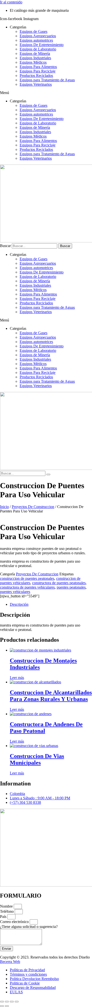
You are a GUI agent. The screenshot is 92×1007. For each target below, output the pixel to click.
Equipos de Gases (33, 31)
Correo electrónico (15, 922)
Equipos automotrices (36, 40)
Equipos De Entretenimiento (42, 45)
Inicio (4, 507)
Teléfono (7, 911)
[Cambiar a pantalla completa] (7, 1001)
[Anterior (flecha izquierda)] (2, 1006)
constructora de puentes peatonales (59, 583)
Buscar (5, 246)
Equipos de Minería (35, 53)
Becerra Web (10, 962)
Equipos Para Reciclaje (37, 71)
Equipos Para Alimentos (38, 67)
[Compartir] (12, 1001)
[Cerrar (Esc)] (17, 1001)
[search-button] (48, 474)
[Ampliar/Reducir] (2, 1001)
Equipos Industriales (35, 58)
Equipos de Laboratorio (38, 49)
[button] (46, 93)
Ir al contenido (11, 2)
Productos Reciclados (36, 75)
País (3, 916)
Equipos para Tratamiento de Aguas (47, 80)
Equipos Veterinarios (36, 84)
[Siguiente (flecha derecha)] (7, 1006)
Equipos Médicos (33, 62)
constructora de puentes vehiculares (27, 587)
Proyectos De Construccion (33, 507)
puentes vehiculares (15, 592)
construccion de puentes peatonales (27, 578)
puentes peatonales (71, 587)
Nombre (7, 906)
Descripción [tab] (19, 604)
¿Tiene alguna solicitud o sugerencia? (29, 926)
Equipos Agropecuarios (38, 36)
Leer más (17, 677)
